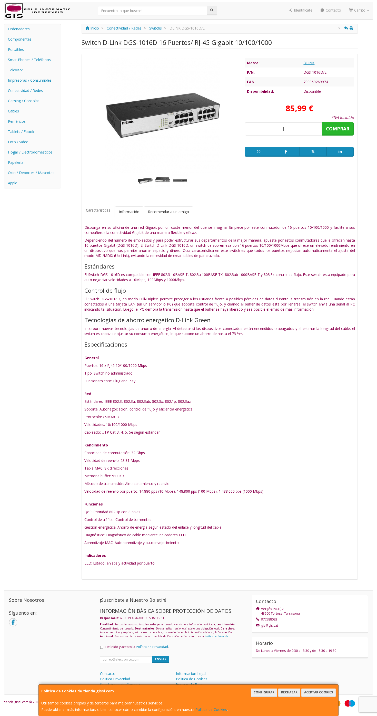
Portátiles (16, 49)
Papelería (15, 162)
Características (98, 210)
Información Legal (191, 673)
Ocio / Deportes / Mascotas (31, 172)
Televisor (15, 70)
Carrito (359, 10)
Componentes (20, 39)
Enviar (160, 659)
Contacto (333, 10)
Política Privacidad (115, 678)
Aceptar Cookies (318, 692)
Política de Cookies (211, 709)
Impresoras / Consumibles (30, 80)
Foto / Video (18, 141)
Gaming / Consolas (23, 100)
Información (129, 211)
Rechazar (289, 692)
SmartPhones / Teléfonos (29, 59)
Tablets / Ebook (21, 131)
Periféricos (17, 121)
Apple (12, 182)
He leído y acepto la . (137, 647)
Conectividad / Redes (25, 90)
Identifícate (302, 10)
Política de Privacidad (217, 636)
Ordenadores (19, 28)
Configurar (264, 692)
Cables (13, 111)
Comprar (337, 129)
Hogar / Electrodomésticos (30, 152)
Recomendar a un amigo (168, 211)
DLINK (308, 62)
